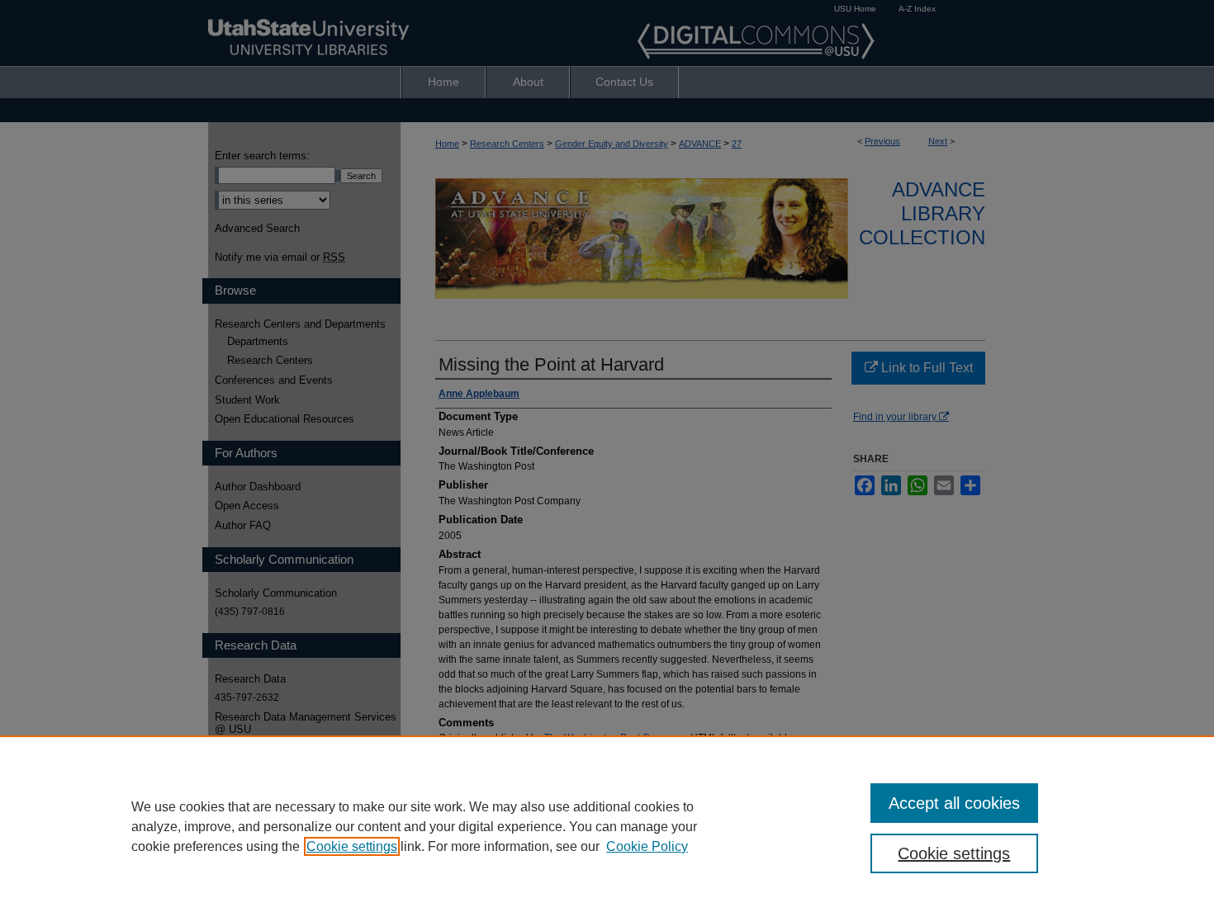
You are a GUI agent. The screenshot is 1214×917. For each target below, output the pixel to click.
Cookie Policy (647, 846)
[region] (607, 826)
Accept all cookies (954, 803)
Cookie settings (351, 846)
